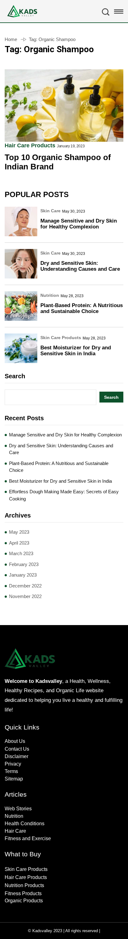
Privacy (13, 763)
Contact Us (17, 749)
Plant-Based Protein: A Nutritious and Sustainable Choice (81, 308)
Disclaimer (16, 756)
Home (11, 39)
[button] (118, 13)
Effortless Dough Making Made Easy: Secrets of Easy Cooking (64, 495)
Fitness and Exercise (28, 838)
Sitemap (14, 778)
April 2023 (19, 542)
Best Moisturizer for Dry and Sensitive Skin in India (75, 351)
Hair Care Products (30, 145)
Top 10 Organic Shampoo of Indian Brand (58, 162)
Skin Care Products (60, 337)
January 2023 (23, 575)
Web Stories (18, 808)
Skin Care (50, 211)
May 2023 (19, 532)
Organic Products (24, 900)
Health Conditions (24, 823)
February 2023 (24, 564)
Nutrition (49, 295)
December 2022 (25, 585)
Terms (11, 771)
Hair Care (15, 831)
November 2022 (25, 596)
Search (15, 376)
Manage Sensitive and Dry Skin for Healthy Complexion (78, 224)
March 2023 (21, 553)
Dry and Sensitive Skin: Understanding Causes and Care (80, 266)
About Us (15, 741)
